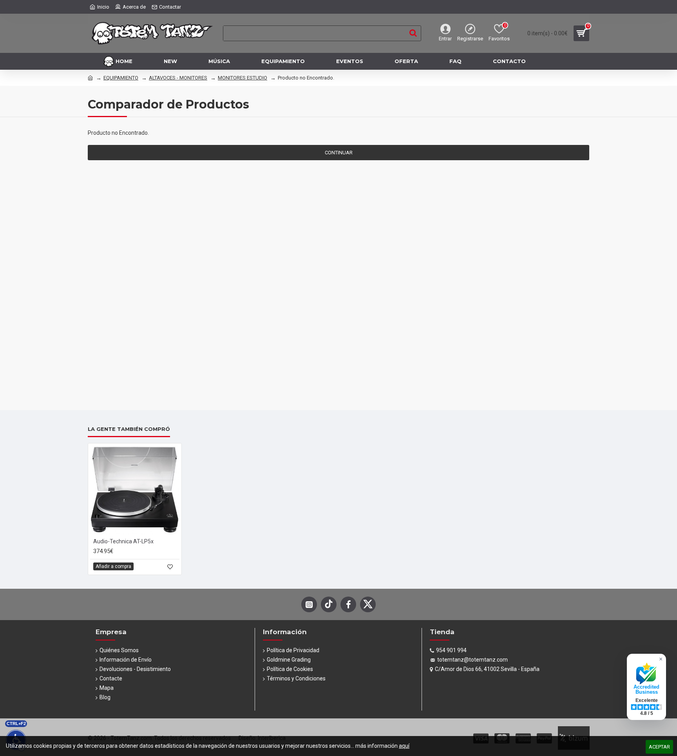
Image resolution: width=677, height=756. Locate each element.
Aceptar (659, 747)
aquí (404, 746)
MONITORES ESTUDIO (242, 78)
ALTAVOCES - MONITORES (178, 78)
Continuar (339, 153)
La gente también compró (129, 429)
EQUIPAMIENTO (120, 78)
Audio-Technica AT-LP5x (123, 541)
